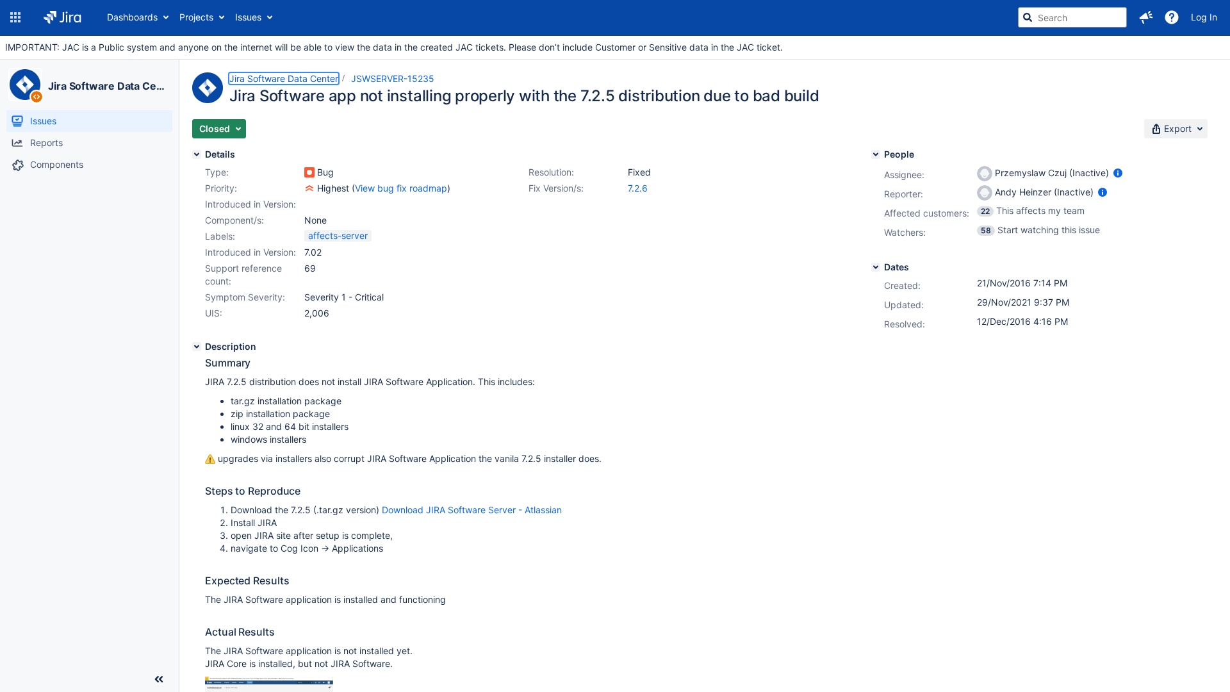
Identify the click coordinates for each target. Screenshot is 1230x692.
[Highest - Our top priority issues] (309, 188)
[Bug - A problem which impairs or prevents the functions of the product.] (309, 172)
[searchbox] (1072, 17)
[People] (875, 154)
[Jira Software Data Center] (25, 84)
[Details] (196, 154)
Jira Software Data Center (108, 86)
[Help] (1171, 17)
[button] (15, 17)
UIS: (213, 313)
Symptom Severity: (245, 297)
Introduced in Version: (250, 252)
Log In (1204, 17)
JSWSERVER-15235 (392, 78)
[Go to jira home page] (62, 17)
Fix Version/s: (556, 188)
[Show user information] (1118, 172)
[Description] (196, 346)
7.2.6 (638, 188)
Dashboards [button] (132, 17)
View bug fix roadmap (401, 188)
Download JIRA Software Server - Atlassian (472, 509)
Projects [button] (196, 17)
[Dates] (875, 267)
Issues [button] (248, 17)
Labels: (220, 236)
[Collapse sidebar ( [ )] (158, 679)
